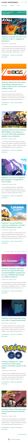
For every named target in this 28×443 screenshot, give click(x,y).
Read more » (5, 57)
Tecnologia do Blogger (15, 439)
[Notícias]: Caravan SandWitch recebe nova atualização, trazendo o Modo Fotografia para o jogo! (13, 225)
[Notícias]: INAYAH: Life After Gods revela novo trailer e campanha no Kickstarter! (14, 39)
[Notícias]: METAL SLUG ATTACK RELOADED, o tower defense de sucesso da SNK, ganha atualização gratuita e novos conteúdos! (14, 133)
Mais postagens (22, 434)
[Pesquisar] (22, 2)
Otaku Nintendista (10, 2)
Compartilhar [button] (5, 55)
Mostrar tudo (21, 12)
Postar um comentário (16, 55)
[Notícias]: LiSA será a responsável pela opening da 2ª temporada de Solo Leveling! (13, 179)
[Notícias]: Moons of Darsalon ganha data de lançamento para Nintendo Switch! (14, 411)
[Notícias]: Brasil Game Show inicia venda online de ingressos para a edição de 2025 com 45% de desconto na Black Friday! (14, 85)
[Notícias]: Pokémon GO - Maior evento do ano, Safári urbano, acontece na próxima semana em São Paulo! (14, 364)
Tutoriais (12, 5)
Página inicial (4, 5)
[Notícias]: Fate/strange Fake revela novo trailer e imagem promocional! (14, 319)
